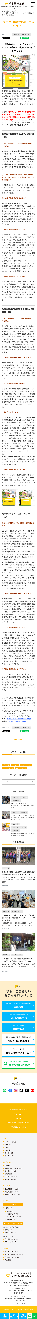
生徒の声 (8, 1145)
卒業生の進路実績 (10, 1179)
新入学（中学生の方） (12, 1252)
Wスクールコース (10, 1242)
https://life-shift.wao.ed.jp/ (19, 721)
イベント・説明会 (10, 1142)
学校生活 (6, 765)
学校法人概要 (18, 1114)
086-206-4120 (20, 1303)
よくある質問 (9, 1156)
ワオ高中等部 (9, 1153)
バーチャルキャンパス (14, 1217)
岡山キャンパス (21, 768)
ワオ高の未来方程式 (11, 1177)
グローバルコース (10, 1233)
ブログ (14, 11)
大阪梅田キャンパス (11, 1192)
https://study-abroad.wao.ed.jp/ (19, 718)
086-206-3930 (20, 1301)
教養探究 (8, 1165)
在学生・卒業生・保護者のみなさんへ (18, 1123)
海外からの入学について (13, 1257)
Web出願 (8, 1260)
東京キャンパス (26, 765)
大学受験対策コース (11, 1239)
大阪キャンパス (8, 768)
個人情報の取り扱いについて (18, 1110)
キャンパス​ (6, 1186)
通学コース (8, 1230)
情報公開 (18, 1118)
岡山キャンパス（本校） (13, 1195)
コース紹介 (6, 1201)
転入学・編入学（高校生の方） (15, 1254)
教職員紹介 (8, 1174)
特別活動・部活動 (12, 1214)
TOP (4, 1138)
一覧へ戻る (18, 739)
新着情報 (8, 1150)
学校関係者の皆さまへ (18, 1127)
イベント (15, 765)
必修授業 (10, 1211)
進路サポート (11, 1220)
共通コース (8, 1208)
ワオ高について (8, 1162)
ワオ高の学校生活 (10, 1171)
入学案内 (6, 1248)
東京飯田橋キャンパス (12, 1189)
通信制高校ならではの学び (13, 1168)
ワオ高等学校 (5, 11)
